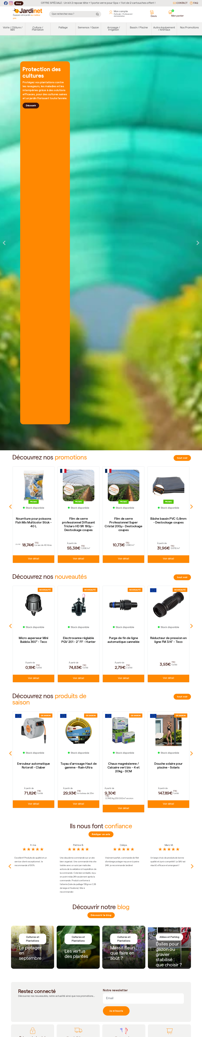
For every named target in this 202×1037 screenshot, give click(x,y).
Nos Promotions (189, 27)
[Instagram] (11, 3)
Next (197, 242)
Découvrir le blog (101, 915)
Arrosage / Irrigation (113, 28)
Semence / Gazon (88, 27)
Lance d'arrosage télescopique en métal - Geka (168, 767)
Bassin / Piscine (139, 27)
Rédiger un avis (101, 834)
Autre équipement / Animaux (164, 28)
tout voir (182, 458)
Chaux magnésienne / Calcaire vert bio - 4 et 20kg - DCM (78, 767)
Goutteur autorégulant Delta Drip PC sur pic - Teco (168, 641)
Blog (18, 3)
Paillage (63, 27)
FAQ (195, 3)
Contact (181, 3)
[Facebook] (6, 3)
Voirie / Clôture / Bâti (12, 28)
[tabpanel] (101, 242)
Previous (4, 242)
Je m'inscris (116, 1011)
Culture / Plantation (38, 28)
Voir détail (33, 559)
